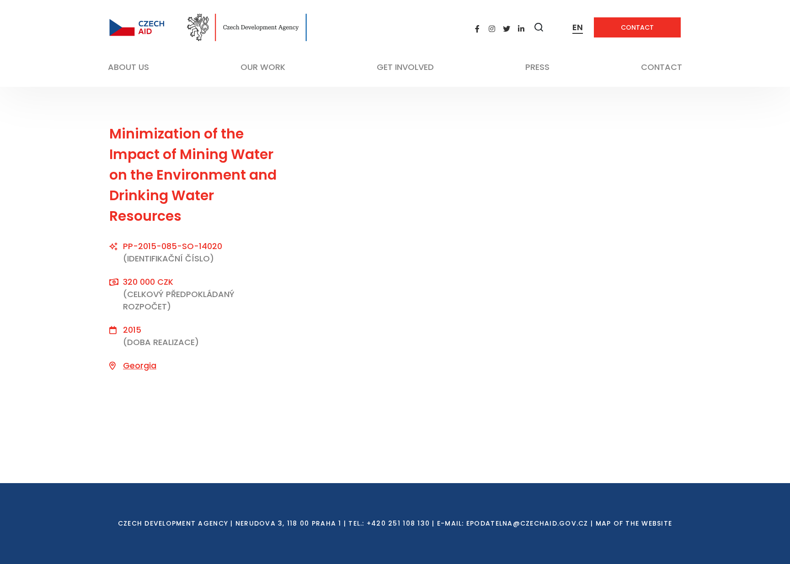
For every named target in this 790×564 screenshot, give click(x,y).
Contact (637, 27)
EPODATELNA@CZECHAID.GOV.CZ (527, 523)
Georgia (139, 365)
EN (577, 27)
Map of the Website (634, 523)
